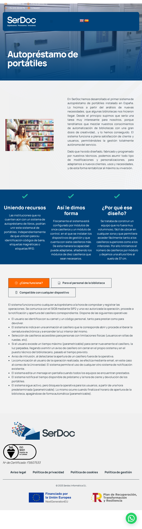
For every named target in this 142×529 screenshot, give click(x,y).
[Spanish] (86, 21)
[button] (51, 21)
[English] (82, 21)
